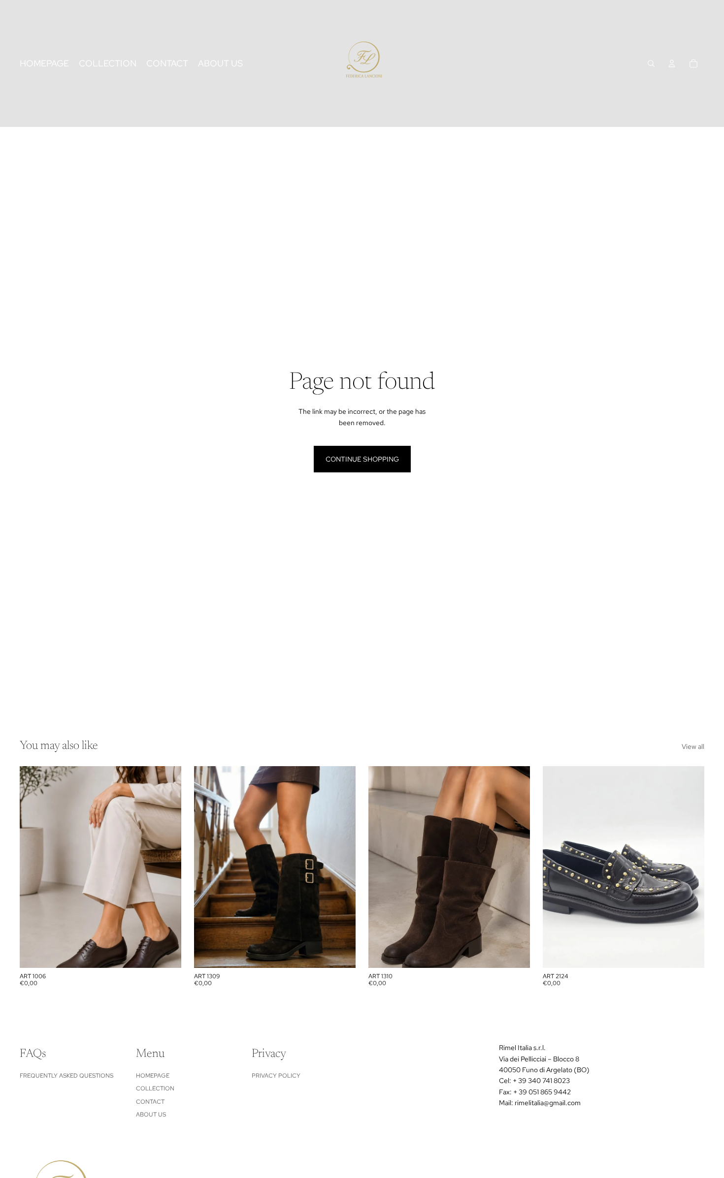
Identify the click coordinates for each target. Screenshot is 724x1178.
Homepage (152, 1076)
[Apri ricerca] (651, 63)
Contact (150, 1102)
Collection (155, 1088)
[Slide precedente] (34, 867)
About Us (151, 1114)
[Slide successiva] (166, 867)
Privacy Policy (276, 1076)
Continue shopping (362, 459)
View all (693, 746)
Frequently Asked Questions (66, 1076)
